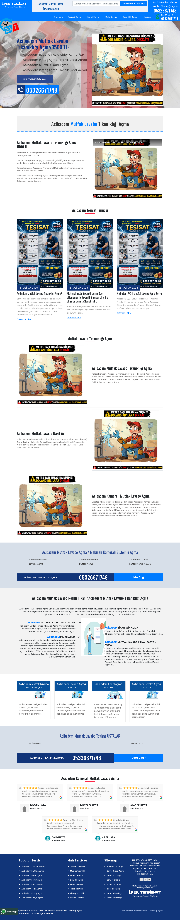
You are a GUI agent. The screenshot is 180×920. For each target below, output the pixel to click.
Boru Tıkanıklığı (113, 880)
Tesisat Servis (74, 17)
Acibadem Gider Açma (31, 875)
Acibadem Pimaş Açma (32, 893)
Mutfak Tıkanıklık (77, 871)
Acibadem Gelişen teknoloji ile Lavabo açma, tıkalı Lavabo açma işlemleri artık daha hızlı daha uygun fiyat (71, 709)
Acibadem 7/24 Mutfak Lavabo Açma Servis (139, 293)
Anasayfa (58, 17)
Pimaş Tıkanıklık (77, 893)
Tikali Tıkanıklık (76, 889)
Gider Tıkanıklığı (114, 875)
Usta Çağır (139, 577)
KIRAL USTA (108, 837)
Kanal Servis (93, 17)
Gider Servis (111, 17)
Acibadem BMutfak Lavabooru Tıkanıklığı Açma (141, 910)
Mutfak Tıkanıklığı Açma (147, 887)
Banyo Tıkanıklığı (114, 897)
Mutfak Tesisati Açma (141, 886)
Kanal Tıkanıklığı (114, 884)
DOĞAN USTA (38, 805)
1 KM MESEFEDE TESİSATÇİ (133, 3)
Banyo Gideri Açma (115, 871)
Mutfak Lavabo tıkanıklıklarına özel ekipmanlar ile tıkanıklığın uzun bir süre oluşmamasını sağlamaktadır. (87, 297)
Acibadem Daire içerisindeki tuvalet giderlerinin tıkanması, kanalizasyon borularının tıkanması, (33, 709)
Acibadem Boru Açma (31, 880)
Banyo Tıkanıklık (77, 897)
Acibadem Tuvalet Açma (33, 866)
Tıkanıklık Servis (130, 17)
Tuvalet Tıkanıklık (78, 866)
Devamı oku (24, 319)
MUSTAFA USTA (89, 805)
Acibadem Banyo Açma (32, 897)
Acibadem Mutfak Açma (32, 871)
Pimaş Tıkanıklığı (114, 893)
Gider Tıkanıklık (77, 875)
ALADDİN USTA (138, 805)
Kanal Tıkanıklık (77, 884)
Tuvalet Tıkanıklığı (115, 866)
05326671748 (169, 18)
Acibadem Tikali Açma (31, 889)
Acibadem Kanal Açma (32, 884)
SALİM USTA (58, 837)
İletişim (147, 17)
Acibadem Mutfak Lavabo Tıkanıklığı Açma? (39, 293)
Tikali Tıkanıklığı (113, 889)
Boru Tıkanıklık (76, 880)
